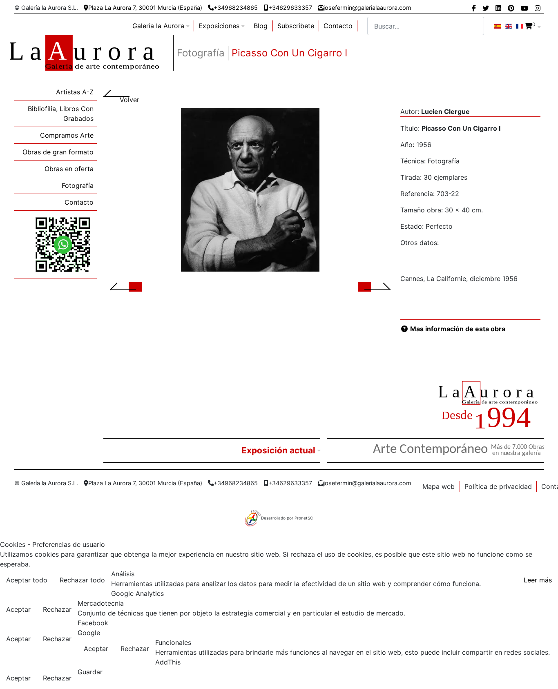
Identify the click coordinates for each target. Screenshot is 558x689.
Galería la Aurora (158, 26)
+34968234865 (236, 7)
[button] (133, 286)
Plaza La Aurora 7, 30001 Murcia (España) (145, 7)
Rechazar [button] (57, 609)
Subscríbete (295, 26)
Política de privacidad (498, 486)
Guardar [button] (90, 672)
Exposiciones (219, 26)
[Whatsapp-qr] (63, 244)
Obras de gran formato (58, 152)
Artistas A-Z (75, 92)
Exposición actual (278, 450)
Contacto (338, 26)
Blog (261, 26)
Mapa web (438, 486)
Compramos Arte (67, 135)
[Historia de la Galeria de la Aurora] (491, 407)
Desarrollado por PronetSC (287, 517)
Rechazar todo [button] (82, 580)
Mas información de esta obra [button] (456, 329)
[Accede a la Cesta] (528, 26)
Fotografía (78, 185)
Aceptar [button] (18, 609)
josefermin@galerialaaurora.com (367, 7)
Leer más (538, 580)
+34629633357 (290, 7)
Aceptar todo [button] (26, 580)
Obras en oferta (69, 169)
